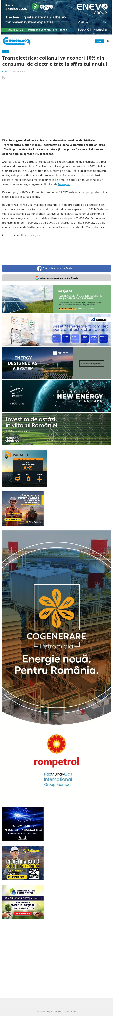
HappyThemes (69, 1011)
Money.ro (64, 184)
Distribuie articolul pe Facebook (59, 268)
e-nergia (6, 71)
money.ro (34, 235)
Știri (5, 52)
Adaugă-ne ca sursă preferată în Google (59, 278)
